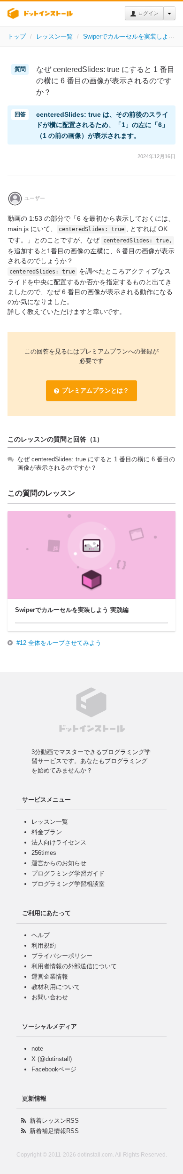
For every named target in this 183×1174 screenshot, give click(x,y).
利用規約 (43, 945)
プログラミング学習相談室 (68, 883)
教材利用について (55, 986)
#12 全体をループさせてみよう (58, 642)
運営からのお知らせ (58, 863)
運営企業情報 (49, 976)
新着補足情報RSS (54, 1130)
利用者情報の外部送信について (74, 966)
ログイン (148, 13)
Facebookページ (53, 1069)
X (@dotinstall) (51, 1058)
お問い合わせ (49, 997)
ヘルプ (40, 935)
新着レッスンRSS (54, 1120)
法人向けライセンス (58, 842)
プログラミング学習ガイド (68, 873)
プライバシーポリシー (61, 955)
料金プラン (46, 832)
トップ (17, 36)
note (37, 1048)
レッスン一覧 (54, 36)
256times (43, 852)
